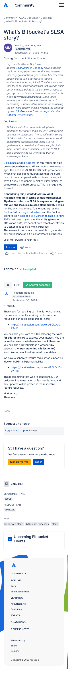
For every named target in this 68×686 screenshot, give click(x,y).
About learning (18, 603)
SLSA (27, 58)
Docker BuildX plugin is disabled (22, 212)
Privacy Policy (18, 640)
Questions (46, 17)
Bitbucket (32, 17)
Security (15, 651)
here (52, 380)
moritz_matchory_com (28, 45)
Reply (7, 410)
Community (24, 5)
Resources (16, 609)
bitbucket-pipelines (37, 524)
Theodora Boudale (23, 292)
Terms (14, 645)
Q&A (21, 17)
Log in (9, 430)
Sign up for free (19, 461)
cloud (55, 524)
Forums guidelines (20, 591)
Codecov (38, 67)
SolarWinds (22, 67)
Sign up (20, 430)
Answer (10, 247)
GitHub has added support (19, 162)
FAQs (13, 586)
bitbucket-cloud (13, 524)
